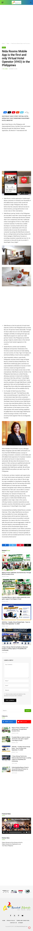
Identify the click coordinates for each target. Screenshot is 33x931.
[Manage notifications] (29, 927)
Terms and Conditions (22, 920)
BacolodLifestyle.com (22, 926)
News (4, 47)
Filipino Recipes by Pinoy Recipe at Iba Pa (12, 842)
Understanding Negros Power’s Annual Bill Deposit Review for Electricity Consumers (20, 769)
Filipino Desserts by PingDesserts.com (11, 844)
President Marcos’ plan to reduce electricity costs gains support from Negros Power (21, 739)
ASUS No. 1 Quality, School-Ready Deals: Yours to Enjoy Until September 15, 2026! (21, 748)
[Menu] (3, 2)
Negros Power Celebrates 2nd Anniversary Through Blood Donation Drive (20, 729)
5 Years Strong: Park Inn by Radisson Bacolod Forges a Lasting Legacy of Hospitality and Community (15, 648)
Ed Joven (5, 68)
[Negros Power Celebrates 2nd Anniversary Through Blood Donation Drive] (16, 562)
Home (3, 920)
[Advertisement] (16, 24)
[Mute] (26, 832)
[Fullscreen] (29, 832)
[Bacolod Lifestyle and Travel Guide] (16, 2)
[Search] (30, 2)
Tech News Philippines (7, 845)
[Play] (4, 832)
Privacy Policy (11, 920)
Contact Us (13, 922)
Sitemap (20, 922)
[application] (16, 826)
